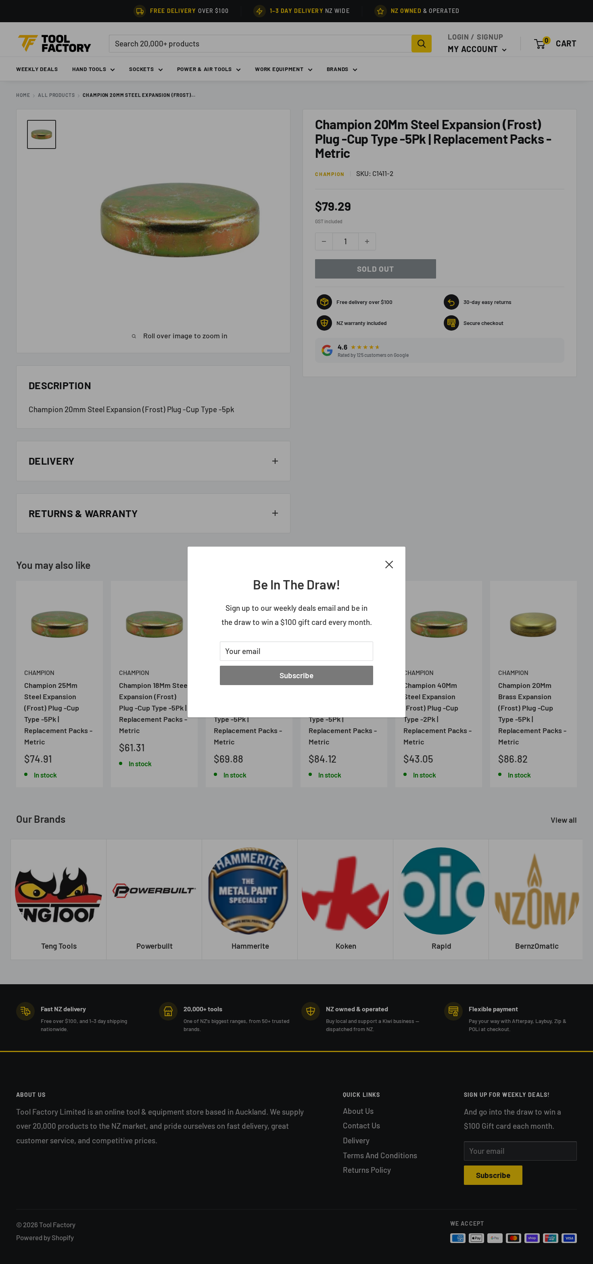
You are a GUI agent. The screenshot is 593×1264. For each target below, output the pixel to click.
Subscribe (296, 675)
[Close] (389, 563)
